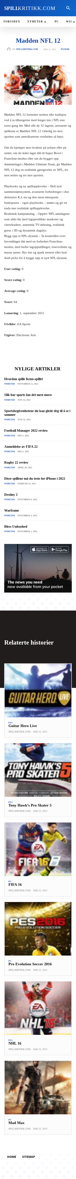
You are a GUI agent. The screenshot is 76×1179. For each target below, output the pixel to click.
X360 (67, 49)
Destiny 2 (11, 494)
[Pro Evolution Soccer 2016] (38, 929)
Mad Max (16, 1123)
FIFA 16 (15, 884)
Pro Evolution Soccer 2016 (30, 964)
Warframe (11, 510)
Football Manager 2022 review (26, 430)
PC (10, 881)
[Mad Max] (38, 1087)
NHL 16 (14, 1043)
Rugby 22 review (16, 462)
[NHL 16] (38, 1008)
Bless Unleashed (15, 526)
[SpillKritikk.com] (9, 49)
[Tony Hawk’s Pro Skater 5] (38, 770)
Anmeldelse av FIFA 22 (21, 446)
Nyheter (9, 384)
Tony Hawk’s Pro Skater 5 (30, 805)
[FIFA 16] (38, 849)
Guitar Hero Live (22, 726)
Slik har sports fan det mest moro (28, 395)
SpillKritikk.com (27, 49)
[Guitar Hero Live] (38, 690)
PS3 (63, 49)
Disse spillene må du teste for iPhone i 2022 (34, 478)
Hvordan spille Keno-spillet (23, 379)
